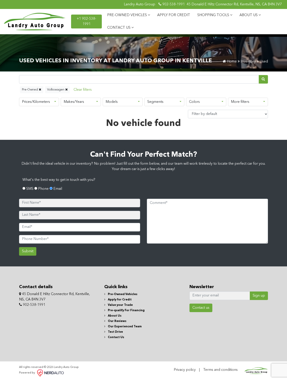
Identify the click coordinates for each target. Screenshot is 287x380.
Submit (27, 251)
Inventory (248, 61)
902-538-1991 (173, 4)
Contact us (200, 308)
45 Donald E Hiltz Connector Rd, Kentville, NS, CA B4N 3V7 (234, 4)
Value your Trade (120, 305)
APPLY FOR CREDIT (173, 15)
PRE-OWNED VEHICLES (127, 15)
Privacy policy (185, 370)
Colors (194, 102)
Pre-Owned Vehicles (122, 294)
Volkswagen (56, 89)
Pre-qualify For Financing (126, 310)
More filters (240, 102)
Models (112, 102)
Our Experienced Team (124, 326)
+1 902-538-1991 (86, 21)
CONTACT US (119, 28)
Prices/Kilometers (36, 102)
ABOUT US (249, 15)
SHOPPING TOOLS (213, 15)
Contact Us (115, 337)
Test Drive (115, 331)
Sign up (259, 296)
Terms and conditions (220, 370)
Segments (155, 102)
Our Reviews (116, 321)
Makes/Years (74, 102)
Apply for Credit (119, 299)
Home (231, 61)
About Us (114, 315)
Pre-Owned (30, 89)
